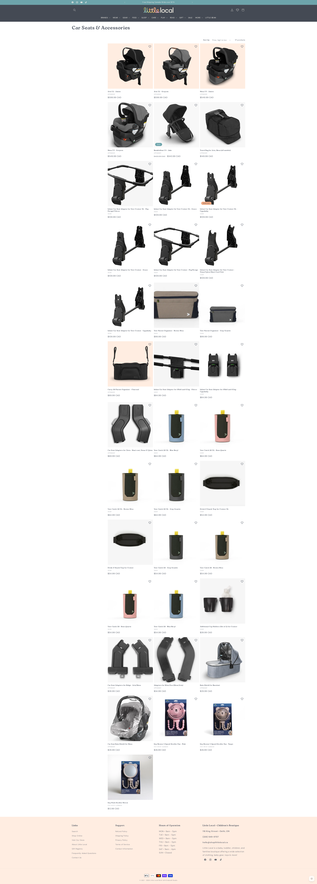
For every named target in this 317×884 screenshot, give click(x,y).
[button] (74, 10)
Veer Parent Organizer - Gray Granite (215, 331)
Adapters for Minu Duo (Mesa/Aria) (168, 685)
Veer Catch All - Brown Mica (211, 568)
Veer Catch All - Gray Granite (166, 568)
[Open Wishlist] (237, 10)
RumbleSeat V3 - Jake (163, 150)
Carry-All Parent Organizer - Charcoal (123, 389)
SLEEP (144, 17)
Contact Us (76, 857)
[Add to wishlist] (149, 46)
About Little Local (79, 844)
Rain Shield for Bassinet (210, 685)
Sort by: (206, 40)
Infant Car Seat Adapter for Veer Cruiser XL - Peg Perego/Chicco (128, 210)
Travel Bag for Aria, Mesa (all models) (215, 150)
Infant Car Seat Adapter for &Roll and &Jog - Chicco (175, 389)
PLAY (163, 17)
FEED (134, 17)
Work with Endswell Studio (167, 880)
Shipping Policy (122, 836)
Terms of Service (122, 844)
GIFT (181, 17)
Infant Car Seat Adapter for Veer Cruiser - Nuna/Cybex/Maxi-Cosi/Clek (217, 271)
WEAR (115, 17)
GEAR (125, 17)
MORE (197, 17)
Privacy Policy (121, 840)
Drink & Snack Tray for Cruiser (121, 568)
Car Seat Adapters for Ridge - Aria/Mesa (124, 685)
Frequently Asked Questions (84, 853)
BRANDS (104, 17)
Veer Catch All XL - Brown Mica (120, 509)
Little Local (154, 880)
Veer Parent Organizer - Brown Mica (169, 331)
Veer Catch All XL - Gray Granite (167, 509)
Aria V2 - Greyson (161, 91)
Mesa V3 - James (207, 91)
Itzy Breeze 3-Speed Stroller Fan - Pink (170, 744)
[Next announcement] (192, 2)
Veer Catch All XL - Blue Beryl (166, 450)
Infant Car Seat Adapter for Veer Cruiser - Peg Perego (176, 270)
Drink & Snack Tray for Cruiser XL (214, 509)
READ (172, 17)
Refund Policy (121, 831)
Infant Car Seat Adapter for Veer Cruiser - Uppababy (129, 331)
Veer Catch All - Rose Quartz (119, 626)
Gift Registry (77, 849)
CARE (154, 17)
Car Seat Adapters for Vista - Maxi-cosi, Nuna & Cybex (130, 450)
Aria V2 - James (114, 91)
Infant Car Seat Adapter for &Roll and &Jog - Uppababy (218, 391)
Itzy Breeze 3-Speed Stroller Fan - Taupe (216, 744)
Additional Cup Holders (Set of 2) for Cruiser (218, 626)
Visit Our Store (78, 840)
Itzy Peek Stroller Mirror (118, 803)
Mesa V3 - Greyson (115, 150)
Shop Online (77, 836)
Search (75, 831)
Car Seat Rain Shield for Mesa (120, 744)
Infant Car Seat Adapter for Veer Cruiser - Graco (128, 270)
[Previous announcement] (124, 2)
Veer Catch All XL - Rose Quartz (213, 450)
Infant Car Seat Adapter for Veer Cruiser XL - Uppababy (218, 210)
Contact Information (124, 849)
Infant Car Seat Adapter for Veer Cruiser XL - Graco (175, 209)
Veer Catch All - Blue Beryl (165, 626)
